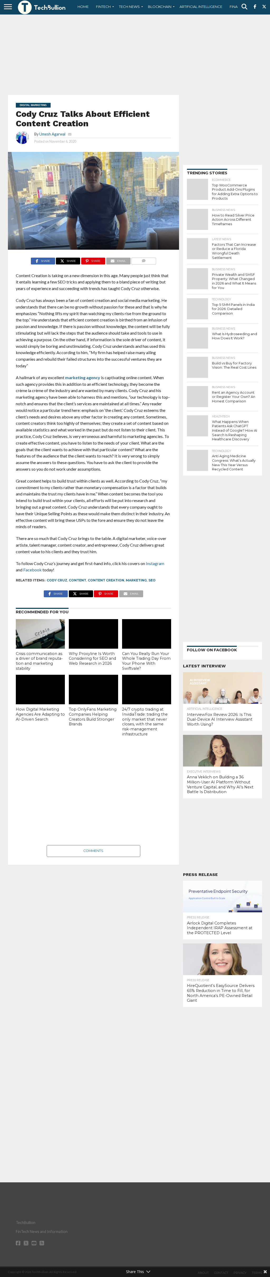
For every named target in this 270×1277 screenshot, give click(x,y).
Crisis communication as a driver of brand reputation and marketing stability (39, 661)
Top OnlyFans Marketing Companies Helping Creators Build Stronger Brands (93, 716)
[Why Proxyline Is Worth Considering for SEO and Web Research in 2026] (93, 634)
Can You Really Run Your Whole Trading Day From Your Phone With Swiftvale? (146, 661)
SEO (152, 580)
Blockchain (159, 6)
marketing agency (82, 377)
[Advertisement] (135, 54)
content (77, 580)
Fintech (103, 6)
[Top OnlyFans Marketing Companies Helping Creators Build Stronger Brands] (93, 689)
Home (83, 6)
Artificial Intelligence (201, 6)
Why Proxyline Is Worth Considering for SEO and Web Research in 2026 (92, 658)
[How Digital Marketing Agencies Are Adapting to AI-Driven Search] (40, 689)
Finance (237, 6)
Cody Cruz (57, 580)
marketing (136, 580)
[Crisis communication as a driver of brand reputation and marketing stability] (40, 634)
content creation (106, 580)
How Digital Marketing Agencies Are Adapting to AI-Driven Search (40, 714)
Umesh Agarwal (52, 134)
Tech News (129, 6)
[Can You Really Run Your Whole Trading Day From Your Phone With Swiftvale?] (146, 634)
